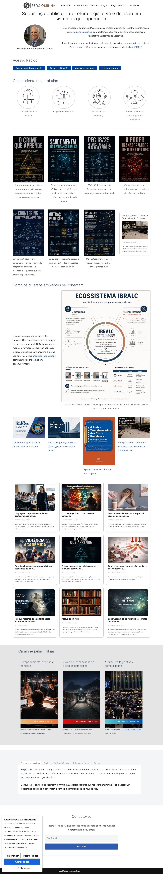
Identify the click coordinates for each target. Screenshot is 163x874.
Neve (60, 871)
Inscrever (81, 846)
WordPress (76, 871)
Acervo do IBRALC (70, 619)
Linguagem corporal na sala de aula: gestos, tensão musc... (32, 514)
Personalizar (12, 855)
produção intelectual (43, 355)
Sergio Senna (117, 5)
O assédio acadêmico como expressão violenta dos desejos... (126, 514)
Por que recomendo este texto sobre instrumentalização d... (32, 620)
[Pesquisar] (138, 5)
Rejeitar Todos (30, 855)
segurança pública (82, 31)
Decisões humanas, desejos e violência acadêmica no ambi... (33, 567)
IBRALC (138, 47)
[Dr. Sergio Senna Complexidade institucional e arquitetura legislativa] (40, 5)
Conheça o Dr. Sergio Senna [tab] (56, 763)
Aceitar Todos (22, 861)
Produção (66, 5)
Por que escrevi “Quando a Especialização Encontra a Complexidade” (135, 218)
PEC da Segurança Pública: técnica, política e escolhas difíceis (62, 446)
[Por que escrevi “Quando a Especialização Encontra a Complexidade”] (135, 230)
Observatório (81, 5)
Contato (132, 5)
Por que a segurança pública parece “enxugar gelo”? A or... (79, 567)
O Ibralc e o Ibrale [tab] (81, 763)
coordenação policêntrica (132, 730)
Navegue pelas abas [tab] (30, 763)
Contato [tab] (96, 763)
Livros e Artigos (99, 5)
